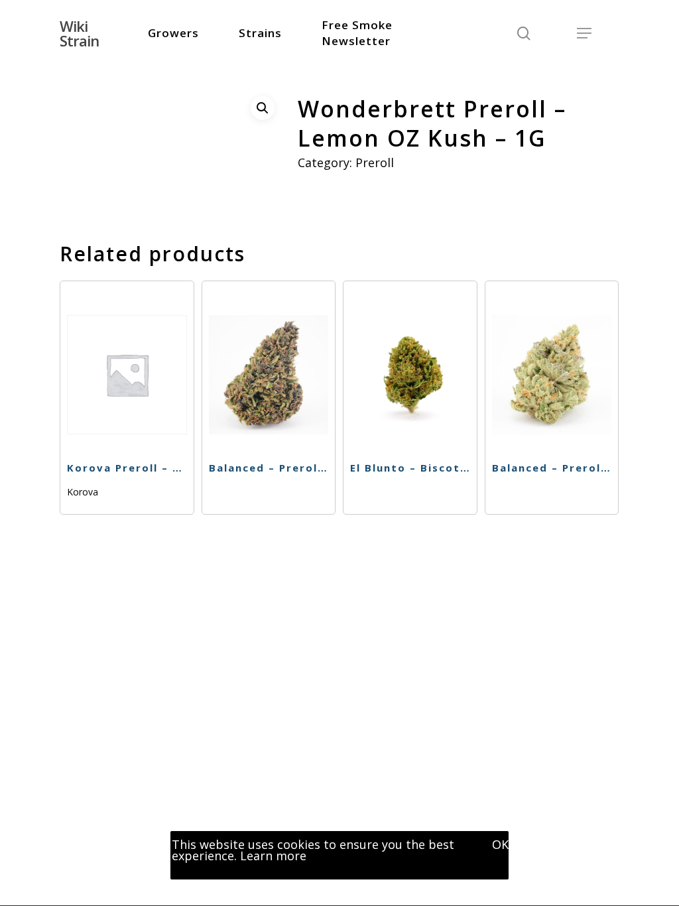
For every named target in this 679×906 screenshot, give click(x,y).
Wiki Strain (79, 33)
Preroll (374, 162)
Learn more (273, 856)
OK (500, 844)
